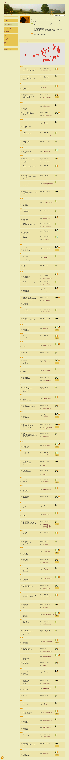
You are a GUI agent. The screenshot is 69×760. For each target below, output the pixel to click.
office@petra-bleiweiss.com (47, 656)
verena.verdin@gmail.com (47, 688)
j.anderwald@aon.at (46, 704)
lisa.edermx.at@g (45, 225)
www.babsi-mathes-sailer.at (47, 203)
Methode (6, 35)
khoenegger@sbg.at (46, 481)
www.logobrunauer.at (46, 455)
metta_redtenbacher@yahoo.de (48, 142)
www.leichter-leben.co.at (46, 436)
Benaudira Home (7, 20)
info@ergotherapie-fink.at (47, 623)
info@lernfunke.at (45, 123)
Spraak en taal (6, 31)
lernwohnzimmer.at (46, 562)
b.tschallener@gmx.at (46, 534)
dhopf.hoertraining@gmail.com (47, 641)
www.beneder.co (45, 544)
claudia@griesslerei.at (46, 328)
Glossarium (6, 43)
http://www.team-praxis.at (47, 220)
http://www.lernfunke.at (46, 125)
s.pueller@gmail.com (46, 289)
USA (26, 41)
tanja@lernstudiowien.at (46, 79)
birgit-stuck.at (45, 665)
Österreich (35, 40)
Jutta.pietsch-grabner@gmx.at (47, 115)
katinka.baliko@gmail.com (47, 569)
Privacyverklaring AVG (8, 45)
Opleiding (6, 38)
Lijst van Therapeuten (8, 24)
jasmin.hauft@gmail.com (47, 176)
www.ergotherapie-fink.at (47, 624)
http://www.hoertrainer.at (46, 88)
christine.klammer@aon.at (47, 744)
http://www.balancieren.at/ (47, 97)
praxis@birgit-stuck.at (46, 663)
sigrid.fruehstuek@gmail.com (47, 720)
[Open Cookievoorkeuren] (2, 758)
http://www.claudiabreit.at (47, 284)
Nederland (45, 40)
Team (5, 42)
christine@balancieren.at (47, 96)
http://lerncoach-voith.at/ (46, 108)
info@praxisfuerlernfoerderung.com (48, 183)
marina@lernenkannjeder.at (47, 578)
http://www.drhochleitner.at (47, 597)
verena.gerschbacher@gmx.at (47, 489)
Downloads (6, 40)
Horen (5, 29)
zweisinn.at (44, 465)
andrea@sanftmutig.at (46, 445)
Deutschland (28, 40)
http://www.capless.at (46, 683)
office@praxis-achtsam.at (46, 248)
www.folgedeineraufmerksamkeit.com (48, 615)
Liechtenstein (31, 41)
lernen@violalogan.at (46, 605)
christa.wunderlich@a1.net (47, 311)
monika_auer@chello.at (46, 319)
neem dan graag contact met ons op (55, 17)
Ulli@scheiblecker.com (46, 266)
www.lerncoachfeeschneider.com (48, 135)
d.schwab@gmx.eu (46, 212)
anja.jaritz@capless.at (46, 681)
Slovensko (61, 40)
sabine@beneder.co (46, 542)
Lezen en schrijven (7, 28)
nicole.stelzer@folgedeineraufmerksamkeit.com (50, 614)
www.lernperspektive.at (46, 300)
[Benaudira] (8, 2)
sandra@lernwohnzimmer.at (47, 561)
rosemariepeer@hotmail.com (47, 398)
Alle (23, 40)
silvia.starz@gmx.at (46, 233)
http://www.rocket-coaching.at (47, 651)
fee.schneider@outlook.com (47, 134)
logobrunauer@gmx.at (46, 454)
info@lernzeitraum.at (46, 167)
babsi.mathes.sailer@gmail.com (48, 202)
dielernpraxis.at (45, 607)
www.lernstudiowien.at (46, 80)
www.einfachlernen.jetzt (46, 346)
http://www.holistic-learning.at (47, 278)
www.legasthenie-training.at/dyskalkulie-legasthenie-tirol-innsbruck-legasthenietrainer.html (47, 526)
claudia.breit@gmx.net (46, 283)
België (57, 40)
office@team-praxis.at (46, 218)
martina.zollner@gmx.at (46, 736)
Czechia (22, 41)
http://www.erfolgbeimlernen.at (47, 71)
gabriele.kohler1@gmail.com (47, 631)
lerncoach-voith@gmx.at (46, 106)
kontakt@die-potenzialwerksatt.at (46, 416)
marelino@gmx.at (45, 257)
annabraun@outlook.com (47, 345)
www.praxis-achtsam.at (45, 250)
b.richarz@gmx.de (46, 298)
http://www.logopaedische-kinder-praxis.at (47, 675)
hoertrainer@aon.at (45, 87)
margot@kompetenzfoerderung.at (48, 361)
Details (56, 97)
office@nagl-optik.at (46, 753)
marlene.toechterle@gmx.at (47, 506)
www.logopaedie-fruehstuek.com (45, 722)
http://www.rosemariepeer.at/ (47, 399)
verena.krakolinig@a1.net (47, 727)
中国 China (51, 40)
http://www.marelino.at (46, 258)
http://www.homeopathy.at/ (47, 408)
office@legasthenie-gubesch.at (47, 712)
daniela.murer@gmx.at (46, 672)
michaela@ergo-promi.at (47, 380)
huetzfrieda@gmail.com (46, 514)
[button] (58, 47)
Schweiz (40, 40)
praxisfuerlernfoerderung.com (47, 184)
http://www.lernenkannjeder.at (47, 579)
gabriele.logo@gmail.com (47, 370)
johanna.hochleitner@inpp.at (47, 596)
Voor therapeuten (7, 49)
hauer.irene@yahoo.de (46, 192)
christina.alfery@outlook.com (47, 337)
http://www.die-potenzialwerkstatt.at (46, 419)
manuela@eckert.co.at (46, 151)
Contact (5, 39)
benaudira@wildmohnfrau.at (47, 425)
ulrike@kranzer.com (46, 388)
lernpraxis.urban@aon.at (47, 70)
